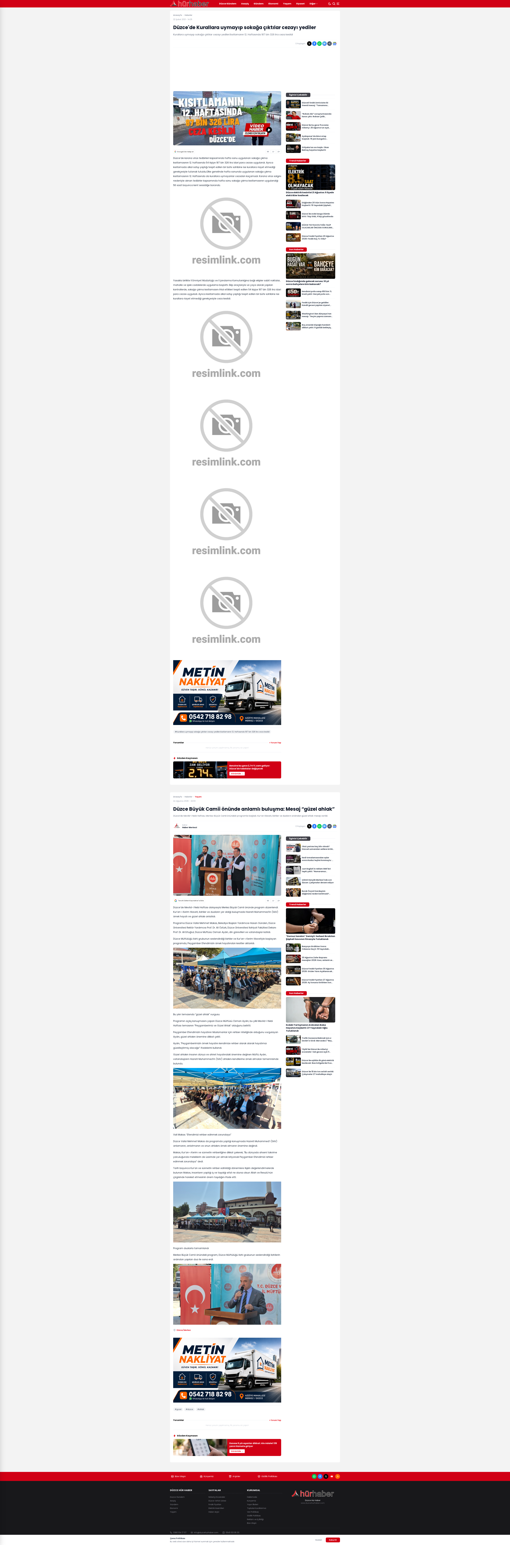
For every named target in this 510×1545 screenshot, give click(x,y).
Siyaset (300, 3)
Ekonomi (273, 3)
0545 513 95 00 (232, 1532)
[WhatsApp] (314, 1476)
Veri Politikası (253, 1512)
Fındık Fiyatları (215, 1504)
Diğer (313, 3)
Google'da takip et (185, 151)
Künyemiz (209, 1476)
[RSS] (337, 1476)
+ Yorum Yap (275, 742)
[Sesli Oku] (268, 151)
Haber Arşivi (214, 1512)
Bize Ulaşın (180, 1476)
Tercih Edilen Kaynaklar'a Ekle (191, 900)
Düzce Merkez (184, 1330)
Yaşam (287, 3)
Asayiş (245, 3)
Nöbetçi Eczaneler (217, 1497)
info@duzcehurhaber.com (206, 1532)
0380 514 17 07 (179, 1532)
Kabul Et (333, 1540)
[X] (326, 1476)
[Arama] (333, 3)
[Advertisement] (255, 69)
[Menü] (338, 3)
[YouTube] (331, 1476)
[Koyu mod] (329, 3)
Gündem (259, 3)
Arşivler (236, 1476)
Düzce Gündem (227, 3)
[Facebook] (320, 1476)
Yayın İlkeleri (252, 1504)
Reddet (318, 1540)
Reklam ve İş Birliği (255, 1519)
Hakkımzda (252, 1497)
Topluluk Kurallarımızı (256, 1508)
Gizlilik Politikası (269, 1476)
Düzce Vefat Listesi (217, 1500)
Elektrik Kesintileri (216, 1508)
